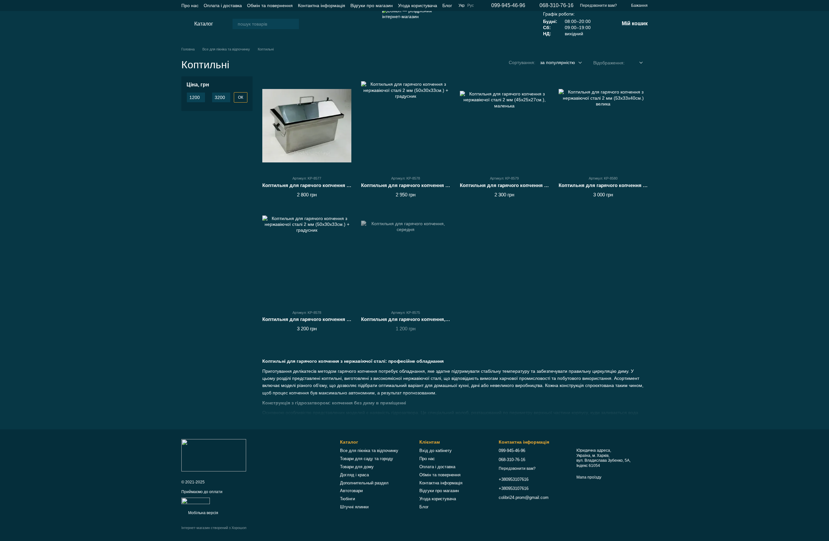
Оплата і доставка (223, 5)
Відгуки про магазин (371, 5)
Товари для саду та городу (366, 458)
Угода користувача (417, 5)
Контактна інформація (321, 5)
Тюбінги (347, 498)
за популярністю (557, 62)
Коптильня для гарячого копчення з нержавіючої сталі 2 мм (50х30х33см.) (350, 185)
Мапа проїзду (588, 477)
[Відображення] (636, 63)
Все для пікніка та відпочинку (369, 450)
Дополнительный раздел (364, 482)
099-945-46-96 (508, 5)
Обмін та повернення (270, 5)
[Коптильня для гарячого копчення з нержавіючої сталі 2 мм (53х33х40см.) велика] (603, 125)
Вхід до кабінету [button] (435, 450)
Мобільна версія (202, 513)
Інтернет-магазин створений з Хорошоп (213, 528)
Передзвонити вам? (598, 5)
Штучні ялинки (354, 506)
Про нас (190, 5)
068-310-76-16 (556, 5)
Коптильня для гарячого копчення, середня (413, 319)
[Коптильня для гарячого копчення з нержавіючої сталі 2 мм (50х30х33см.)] (306, 125)
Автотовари (351, 490)
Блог (447, 5)
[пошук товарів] (294, 24)
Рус (470, 5)
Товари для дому (357, 466)
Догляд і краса (354, 474)
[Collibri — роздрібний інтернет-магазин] (213, 455)
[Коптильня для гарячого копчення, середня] (405, 259)
